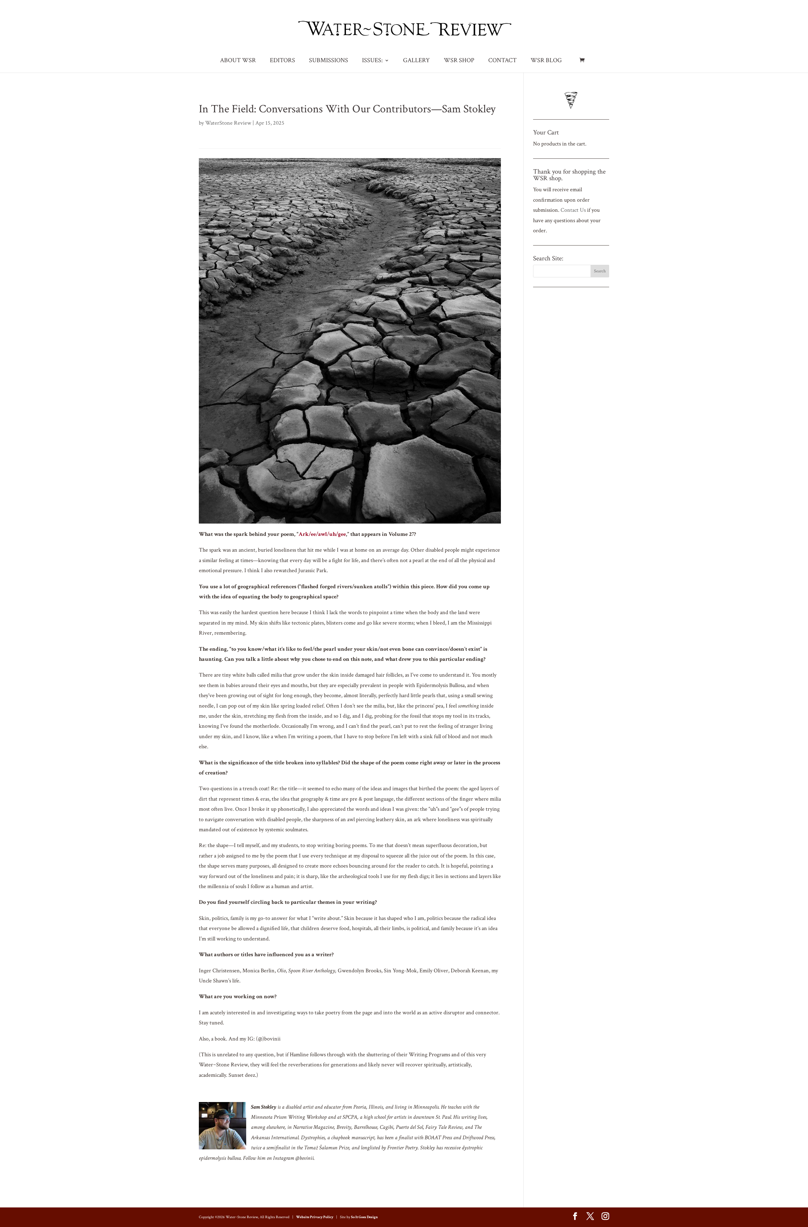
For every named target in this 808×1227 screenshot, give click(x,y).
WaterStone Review (228, 123)
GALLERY (416, 61)
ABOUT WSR (238, 61)
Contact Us (573, 210)
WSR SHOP (459, 61)
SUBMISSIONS (328, 61)
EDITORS (282, 61)
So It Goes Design (364, 1217)
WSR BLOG (546, 61)
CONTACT (502, 61)
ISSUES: (372, 61)
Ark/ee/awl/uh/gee (322, 534)
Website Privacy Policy (314, 1217)
